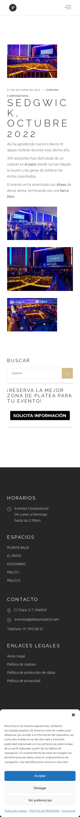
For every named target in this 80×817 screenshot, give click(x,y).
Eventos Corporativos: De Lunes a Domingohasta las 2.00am (31, 514)
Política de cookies (16, 810)
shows (61, 184)
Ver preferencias (40, 800)
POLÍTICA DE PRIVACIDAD (44, 810)
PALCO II (13, 580)
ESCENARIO (16, 564)
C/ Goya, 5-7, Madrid (30, 610)
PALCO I (13, 572)
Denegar (40, 788)
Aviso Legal (68, 810)
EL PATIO (14, 556)
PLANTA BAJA (18, 547)
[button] (73, 715)
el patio (30, 164)
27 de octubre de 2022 (24, 90)
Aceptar (40, 776)
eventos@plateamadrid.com (36, 619)
